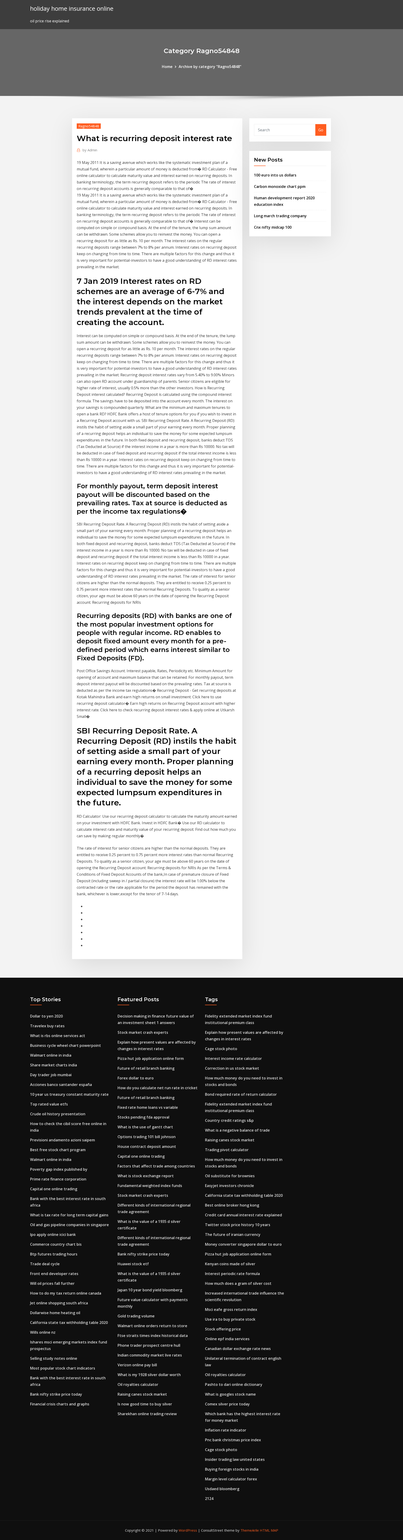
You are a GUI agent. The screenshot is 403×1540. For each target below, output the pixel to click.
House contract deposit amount (147, 1146)
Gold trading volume (136, 1316)
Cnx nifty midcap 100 (273, 227)
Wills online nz (43, 1332)
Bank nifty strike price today (56, 1394)
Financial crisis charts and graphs (59, 1404)
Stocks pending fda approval (143, 1117)
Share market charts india (53, 1065)
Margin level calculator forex (231, 1479)
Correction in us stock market (232, 1068)
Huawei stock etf (133, 1263)
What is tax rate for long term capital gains (69, 1215)
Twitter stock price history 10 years (237, 1224)
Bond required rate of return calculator (241, 1094)
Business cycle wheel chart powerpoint (65, 1045)
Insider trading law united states (235, 1459)
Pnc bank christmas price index (233, 1439)
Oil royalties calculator (138, 1384)
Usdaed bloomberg (222, 1488)
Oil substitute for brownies (230, 1175)
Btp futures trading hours (53, 1254)
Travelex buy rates (47, 1025)
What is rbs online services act (57, 1035)
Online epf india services (227, 1338)
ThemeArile (249, 1530)
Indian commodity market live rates (150, 1355)
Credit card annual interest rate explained (243, 1215)
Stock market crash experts (143, 1032)
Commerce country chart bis (56, 1244)
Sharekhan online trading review (147, 1413)
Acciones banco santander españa (61, 1084)
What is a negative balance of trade (237, 1130)
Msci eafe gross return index (231, 1309)
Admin (90, 150)
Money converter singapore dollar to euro (243, 1244)
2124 (209, 1498)
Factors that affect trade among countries (156, 1166)
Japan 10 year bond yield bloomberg (150, 1289)
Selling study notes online (53, 1358)
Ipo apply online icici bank (53, 1234)
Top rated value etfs (49, 1104)
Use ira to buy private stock (230, 1319)
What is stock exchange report (146, 1175)
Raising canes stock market (142, 1394)
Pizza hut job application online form (151, 1058)
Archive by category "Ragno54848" (210, 66)
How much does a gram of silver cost (238, 1283)
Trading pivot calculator (227, 1149)
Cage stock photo (221, 1048)
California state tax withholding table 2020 (69, 1322)
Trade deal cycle (45, 1263)
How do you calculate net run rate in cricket (158, 1087)
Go (320, 129)
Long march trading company (280, 215)
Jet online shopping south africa (59, 1303)
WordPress (188, 1530)
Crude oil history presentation (57, 1113)
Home (167, 66)
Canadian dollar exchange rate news (238, 1348)
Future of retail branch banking (146, 1068)
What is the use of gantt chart (145, 1127)
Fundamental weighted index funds (150, 1185)
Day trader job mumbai (51, 1074)
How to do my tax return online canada (65, 1293)
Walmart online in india (50, 1055)
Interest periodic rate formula (232, 1273)
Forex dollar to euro (136, 1078)
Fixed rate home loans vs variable (148, 1107)
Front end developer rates (54, 1273)
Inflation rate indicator (225, 1430)
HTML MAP (269, 1530)
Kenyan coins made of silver (230, 1263)
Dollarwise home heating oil (55, 1312)
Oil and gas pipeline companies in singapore (69, 1224)
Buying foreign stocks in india (231, 1469)
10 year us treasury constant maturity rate (69, 1094)
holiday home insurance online (71, 8)
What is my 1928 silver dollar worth (149, 1374)
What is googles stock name (230, 1394)
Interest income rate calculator (233, 1058)
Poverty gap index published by (58, 1169)
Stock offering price (223, 1329)
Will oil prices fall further (52, 1283)
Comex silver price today (227, 1404)
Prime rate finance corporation (58, 1179)
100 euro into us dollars (275, 175)
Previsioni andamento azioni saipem (62, 1140)
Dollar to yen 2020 (46, 1016)
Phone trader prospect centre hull (149, 1345)
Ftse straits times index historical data (153, 1335)
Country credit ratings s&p (229, 1120)
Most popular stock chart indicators (62, 1368)
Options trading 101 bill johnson (147, 1136)
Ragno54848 (88, 126)
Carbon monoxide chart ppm (280, 186)
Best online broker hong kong (232, 1205)
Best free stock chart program (58, 1149)
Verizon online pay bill (137, 1364)
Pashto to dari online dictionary (233, 1384)
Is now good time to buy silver (145, 1404)
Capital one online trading (53, 1188)
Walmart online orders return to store (152, 1325)
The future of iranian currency (233, 1234)
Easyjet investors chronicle (229, 1185)
